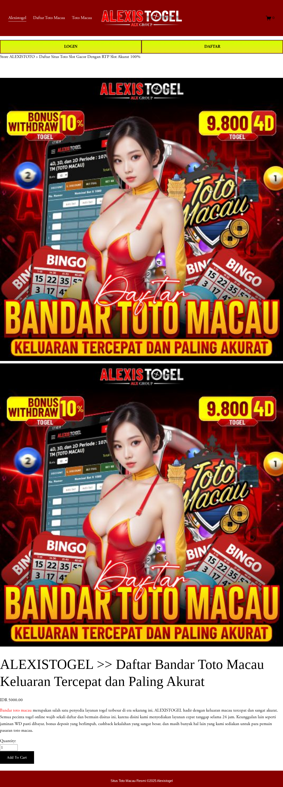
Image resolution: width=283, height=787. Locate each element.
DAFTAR (212, 46)
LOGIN (70, 46)
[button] (17, 757)
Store (4, 57)
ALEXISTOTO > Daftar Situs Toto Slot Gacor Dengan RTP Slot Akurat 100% (75, 57)
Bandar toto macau (16, 710)
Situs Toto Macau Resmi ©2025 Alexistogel (142, 781)
